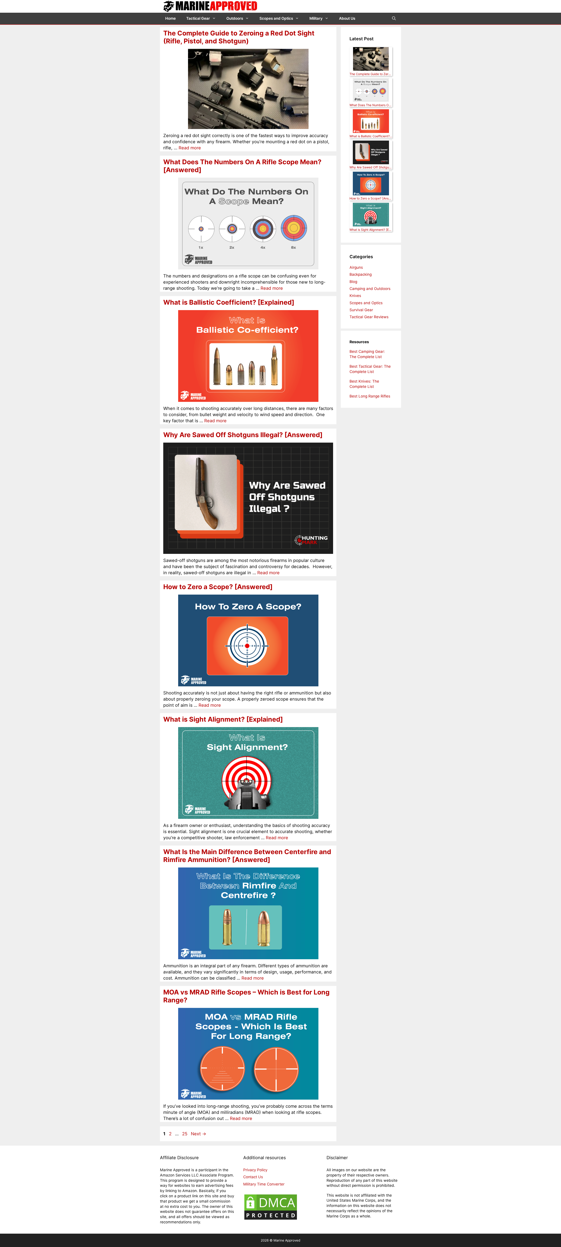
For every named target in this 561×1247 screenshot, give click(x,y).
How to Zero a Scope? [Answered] (218, 587)
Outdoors (234, 18)
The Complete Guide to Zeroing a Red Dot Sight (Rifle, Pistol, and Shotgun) (238, 37)
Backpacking (361, 274)
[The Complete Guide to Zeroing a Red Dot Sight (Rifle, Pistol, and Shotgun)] (371, 59)
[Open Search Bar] (394, 18)
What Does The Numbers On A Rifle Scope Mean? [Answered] (371, 105)
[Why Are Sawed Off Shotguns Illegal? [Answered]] (371, 153)
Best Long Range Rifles (370, 396)
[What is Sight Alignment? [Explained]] (371, 215)
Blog (353, 281)
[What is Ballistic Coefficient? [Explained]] (371, 121)
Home (170, 18)
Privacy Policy (255, 1170)
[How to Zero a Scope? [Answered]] (371, 184)
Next (198, 1133)
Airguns (356, 267)
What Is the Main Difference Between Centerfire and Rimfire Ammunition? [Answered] (247, 856)
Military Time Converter (263, 1184)
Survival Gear (361, 310)
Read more (190, 147)
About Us (347, 18)
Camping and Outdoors (370, 288)
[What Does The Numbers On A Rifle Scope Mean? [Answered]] (371, 90)
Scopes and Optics (276, 18)
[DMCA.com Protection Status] (270, 1219)
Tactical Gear (198, 18)
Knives (355, 295)
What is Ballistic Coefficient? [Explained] (228, 302)
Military (316, 18)
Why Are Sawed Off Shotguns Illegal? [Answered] (243, 435)
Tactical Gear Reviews (369, 317)
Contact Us (253, 1177)
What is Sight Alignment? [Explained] (223, 719)
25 (185, 1133)
